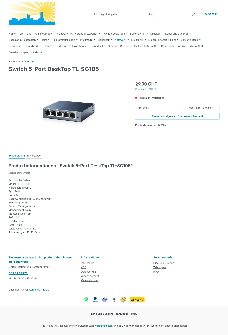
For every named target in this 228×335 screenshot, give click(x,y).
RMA (156, 271)
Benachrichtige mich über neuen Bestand (177, 116)
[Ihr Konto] (194, 14)
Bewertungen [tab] (34, 155)
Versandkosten (89, 280)
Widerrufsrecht (90, 276)
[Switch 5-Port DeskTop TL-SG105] (68, 114)
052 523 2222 (18, 273)
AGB (83, 267)
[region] (68, 114)
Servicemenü (162, 257)
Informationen (91, 257)
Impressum (87, 262)
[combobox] (119, 14)
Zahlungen (159, 267)
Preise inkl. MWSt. (146, 89)
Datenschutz (88, 271)
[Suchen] (150, 14)
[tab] (17, 156)
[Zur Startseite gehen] (32, 14)
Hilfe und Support (163, 262)
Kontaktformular (38, 289)
